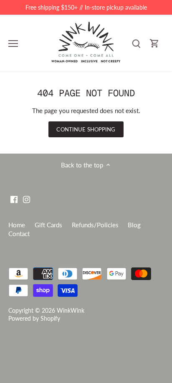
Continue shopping (85, 129)
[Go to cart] (154, 43)
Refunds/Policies (95, 225)
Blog (134, 225)
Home (16, 225)
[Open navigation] (13, 43)
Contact (19, 233)
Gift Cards (48, 225)
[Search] (136, 43)
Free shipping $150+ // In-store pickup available (86, 7)
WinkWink (70, 310)
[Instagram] (26, 198)
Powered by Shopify (34, 318)
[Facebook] (14, 198)
